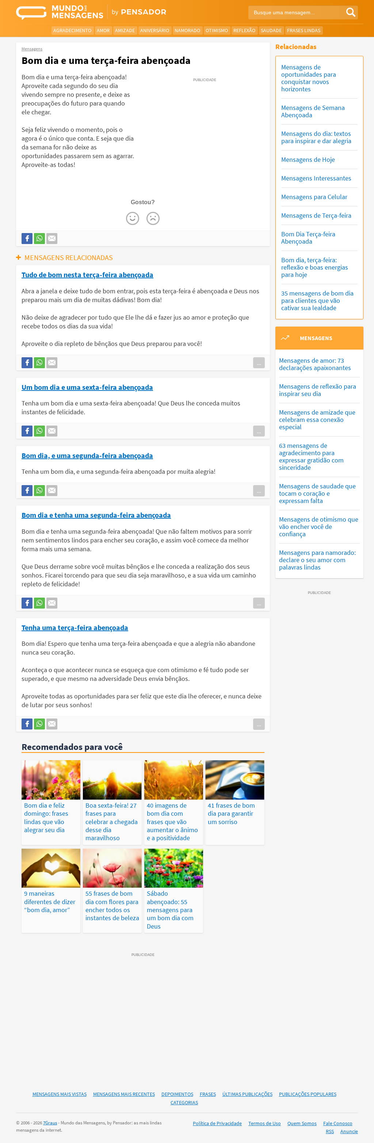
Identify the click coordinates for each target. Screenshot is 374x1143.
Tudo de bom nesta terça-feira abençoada (87, 274)
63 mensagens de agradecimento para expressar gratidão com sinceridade (311, 456)
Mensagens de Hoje (308, 159)
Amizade (125, 30)
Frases (208, 1094)
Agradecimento (72, 30)
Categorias (184, 1102)
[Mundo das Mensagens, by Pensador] (99, 12)
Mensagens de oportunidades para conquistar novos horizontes (308, 78)
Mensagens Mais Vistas (60, 1094)
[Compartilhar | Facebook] (27, 238)
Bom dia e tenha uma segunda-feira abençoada (96, 514)
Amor (103, 30)
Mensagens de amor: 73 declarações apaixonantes (315, 364)
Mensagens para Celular (314, 197)
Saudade (271, 30)
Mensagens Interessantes (316, 178)
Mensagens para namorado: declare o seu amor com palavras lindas (317, 559)
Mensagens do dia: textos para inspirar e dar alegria (316, 137)
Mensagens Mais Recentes (124, 1094)
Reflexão (244, 30)
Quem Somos (302, 1123)
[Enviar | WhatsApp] (39, 238)
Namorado (187, 30)
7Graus (50, 1123)
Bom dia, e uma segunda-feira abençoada (87, 455)
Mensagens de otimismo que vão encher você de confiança (318, 526)
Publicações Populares (307, 1094)
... (259, 362)
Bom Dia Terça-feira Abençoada (308, 237)
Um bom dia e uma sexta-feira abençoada (87, 386)
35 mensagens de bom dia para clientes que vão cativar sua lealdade (317, 300)
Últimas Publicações (247, 1094)
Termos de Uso (264, 1123)
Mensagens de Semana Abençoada (313, 111)
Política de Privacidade (217, 1123)
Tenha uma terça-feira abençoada (75, 627)
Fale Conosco (337, 1123)
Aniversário (154, 30)
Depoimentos (177, 1094)
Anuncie (349, 1131)
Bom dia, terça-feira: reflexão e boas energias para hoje (314, 267)
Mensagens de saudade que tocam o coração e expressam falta (317, 493)
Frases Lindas (303, 30)
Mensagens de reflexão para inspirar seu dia (317, 390)
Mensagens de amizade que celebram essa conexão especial (317, 419)
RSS (330, 1131)
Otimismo (217, 30)
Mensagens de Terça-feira (316, 215)
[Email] (51, 238)
